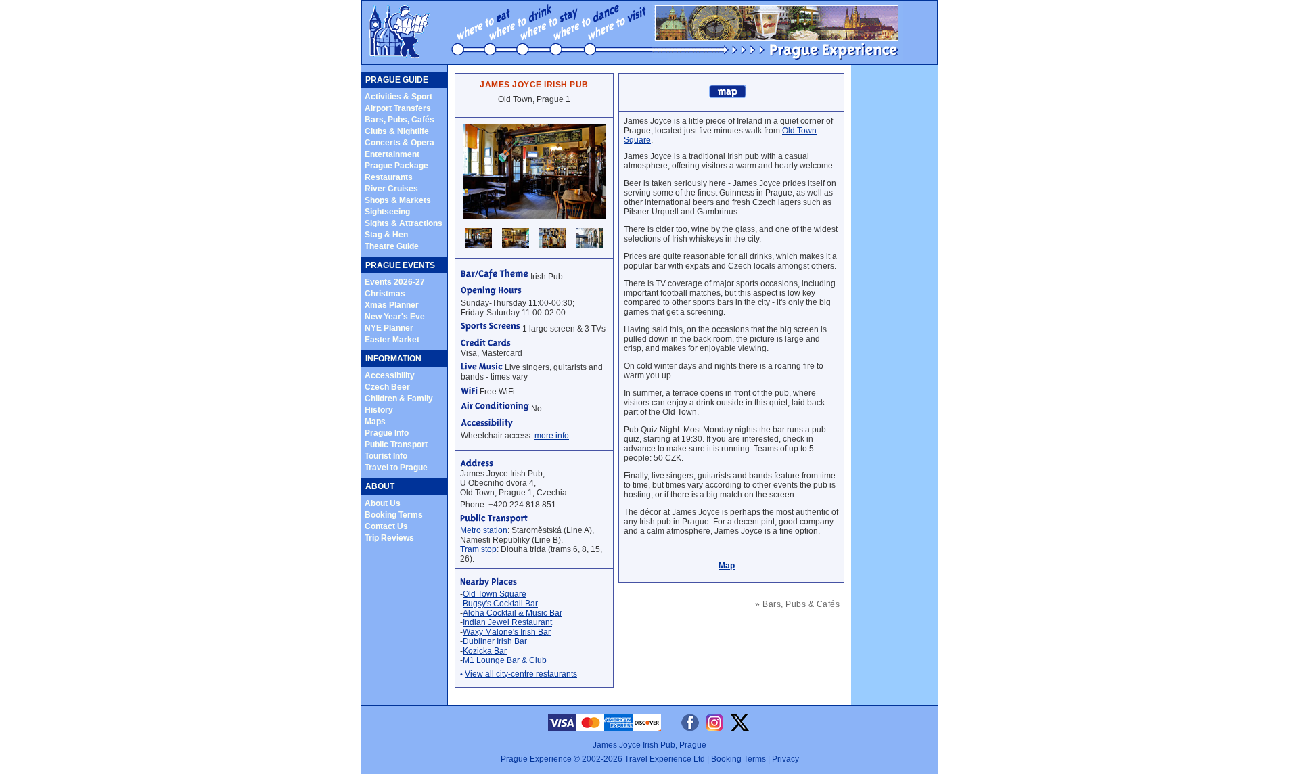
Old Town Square (494, 594)
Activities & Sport (398, 96)
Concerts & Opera (399, 142)
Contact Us (386, 526)
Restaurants (389, 177)
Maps (375, 421)
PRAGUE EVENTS (400, 265)
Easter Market (392, 339)
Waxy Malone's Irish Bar (507, 632)
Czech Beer (387, 387)
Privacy (785, 759)
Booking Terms (394, 515)
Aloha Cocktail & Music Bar (512, 613)
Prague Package (396, 165)
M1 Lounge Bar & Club (505, 660)
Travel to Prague (396, 467)
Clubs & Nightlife (397, 131)
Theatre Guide (392, 246)
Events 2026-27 (395, 282)
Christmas (385, 293)
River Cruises (391, 189)
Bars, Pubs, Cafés (399, 119)
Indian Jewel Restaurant (507, 622)
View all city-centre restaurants (521, 674)
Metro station (483, 530)
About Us (383, 503)
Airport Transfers (398, 108)
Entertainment (392, 154)
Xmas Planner (392, 305)
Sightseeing (387, 212)
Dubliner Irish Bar (495, 641)
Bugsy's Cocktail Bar (500, 603)
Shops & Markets (398, 200)
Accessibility (390, 375)
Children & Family (399, 398)
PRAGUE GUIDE (396, 80)
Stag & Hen (386, 235)
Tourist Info (386, 456)
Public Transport (396, 444)
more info (551, 435)
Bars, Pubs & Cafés (801, 604)
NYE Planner (389, 328)
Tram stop (478, 549)
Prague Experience (536, 759)
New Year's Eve (395, 316)
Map (727, 565)
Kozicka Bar (485, 651)
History (379, 410)
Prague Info (387, 433)
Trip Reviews (389, 538)
